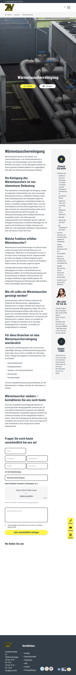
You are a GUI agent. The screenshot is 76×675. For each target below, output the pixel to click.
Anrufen (29, 86)
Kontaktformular (60, 322)
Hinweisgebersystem (30, 670)
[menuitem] (64, 7)
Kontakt (27, 653)
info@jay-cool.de (11, 670)
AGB (25, 663)
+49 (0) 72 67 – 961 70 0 (17, 1)
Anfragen (49, 86)
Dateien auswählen (26, 496)
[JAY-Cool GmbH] (9, 7)
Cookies (27, 667)
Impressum (28, 660)
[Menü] (68, 7)
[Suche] (64, 7)
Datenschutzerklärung (30, 525)
